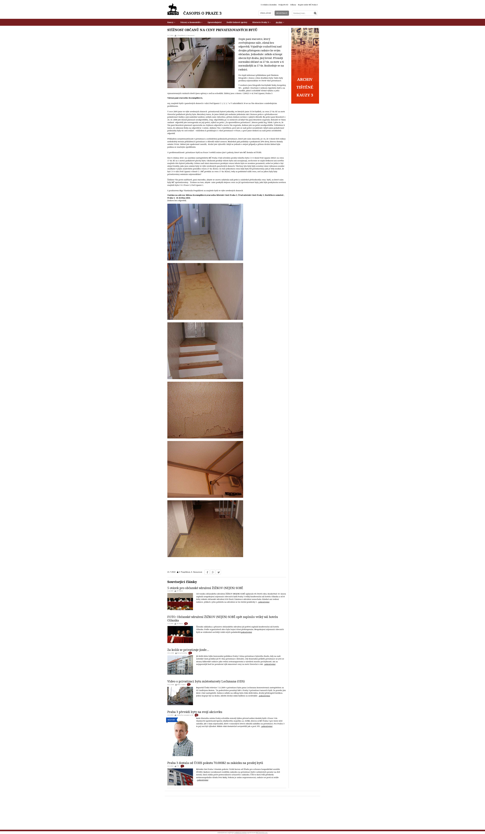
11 (190, 653)
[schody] (205, 378)
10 (186, 623)
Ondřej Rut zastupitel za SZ (184, 715)
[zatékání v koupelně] (205, 497)
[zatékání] (205, 319)
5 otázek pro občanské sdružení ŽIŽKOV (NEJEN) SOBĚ (205, 588)
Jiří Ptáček (179, 591)
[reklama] (305, 103)
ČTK (177, 766)
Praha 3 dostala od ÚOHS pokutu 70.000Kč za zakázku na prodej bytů (215, 763)
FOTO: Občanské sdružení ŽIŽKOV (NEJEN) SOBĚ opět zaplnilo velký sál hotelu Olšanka (222, 618)
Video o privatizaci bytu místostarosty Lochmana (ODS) (206, 681)
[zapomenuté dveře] (205, 260)
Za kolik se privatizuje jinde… (188, 650)
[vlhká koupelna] (205, 438)
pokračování (263, 602)
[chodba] (205, 556)
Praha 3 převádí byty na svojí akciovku (194, 712)
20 (196, 715)
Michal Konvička (182, 653)
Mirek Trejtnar (181, 684)
